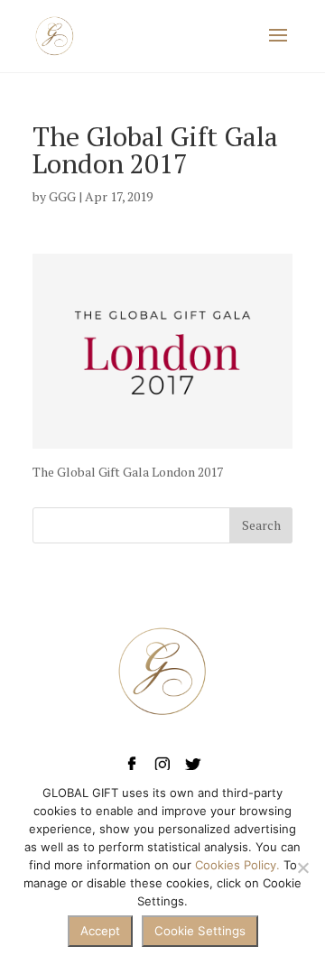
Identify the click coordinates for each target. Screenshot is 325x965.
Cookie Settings (200, 930)
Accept (100, 930)
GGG (62, 196)
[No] (302, 867)
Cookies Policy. (237, 865)
